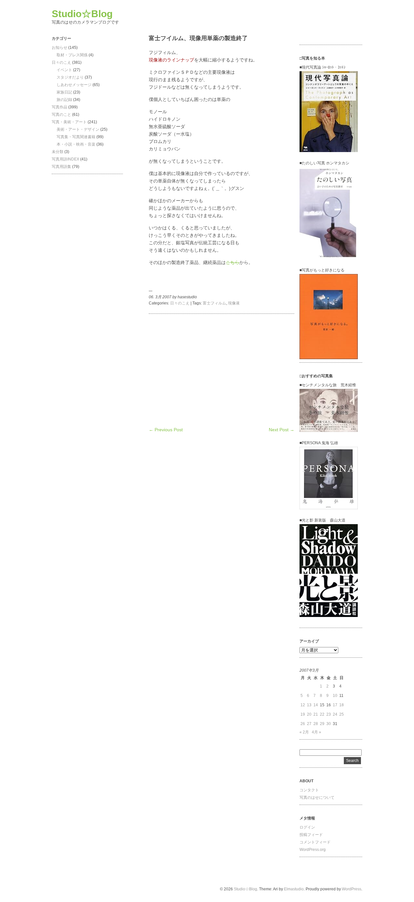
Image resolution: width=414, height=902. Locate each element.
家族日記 (64, 92)
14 (315, 705)
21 (315, 714)
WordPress (351, 889)
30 (328, 723)
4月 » (316, 732)
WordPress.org (313, 849)
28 (315, 723)
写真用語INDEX (65, 159)
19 (302, 714)
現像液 (234, 303)
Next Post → (281, 429)
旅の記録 (64, 99)
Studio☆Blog (82, 13)
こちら (232, 262)
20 (309, 714)
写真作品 (59, 107)
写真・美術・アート (69, 122)
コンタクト (309, 790)
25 (341, 714)
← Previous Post (166, 429)
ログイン (307, 827)
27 (309, 723)
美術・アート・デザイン (78, 129)
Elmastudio (294, 889)
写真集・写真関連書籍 (76, 137)
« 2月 (304, 732)
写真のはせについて (317, 797)
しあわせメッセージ (74, 84)
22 (322, 714)
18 (341, 705)
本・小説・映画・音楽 (76, 144)
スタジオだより (70, 77)
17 (335, 705)
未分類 (57, 151)
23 (328, 714)
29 (322, 723)
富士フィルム (214, 303)
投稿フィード (311, 834)
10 (335, 695)
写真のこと (61, 114)
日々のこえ (61, 62)
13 (309, 705)
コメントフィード (315, 842)
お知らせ (59, 47)
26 (302, 723)
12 (302, 705)
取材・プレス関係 (72, 55)
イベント (64, 70)
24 (335, 714)
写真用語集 (61, 166)
